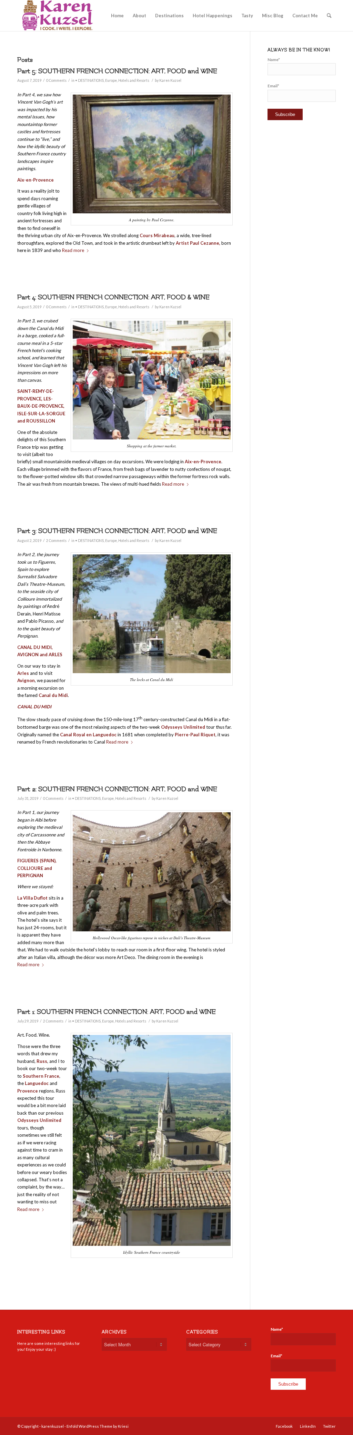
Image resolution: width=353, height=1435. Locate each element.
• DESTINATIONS (89, 80)
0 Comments (56, 80)
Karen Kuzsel (170, 80)
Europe (111, 80)
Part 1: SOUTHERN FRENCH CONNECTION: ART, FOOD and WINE (116, 1012)
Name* (274, 59)
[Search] (329, 15)
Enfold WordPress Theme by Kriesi (98, 1426)
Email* (273, 85)
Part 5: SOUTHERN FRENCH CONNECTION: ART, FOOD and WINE (117, 71)
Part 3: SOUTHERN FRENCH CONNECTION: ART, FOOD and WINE (117, 531)
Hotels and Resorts (133, 80)
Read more (28, 964)
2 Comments (56, 541)
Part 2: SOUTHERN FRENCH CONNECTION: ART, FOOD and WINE (117, 789)
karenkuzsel (52, 1426)
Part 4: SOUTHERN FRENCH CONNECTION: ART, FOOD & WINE (113, 297)
